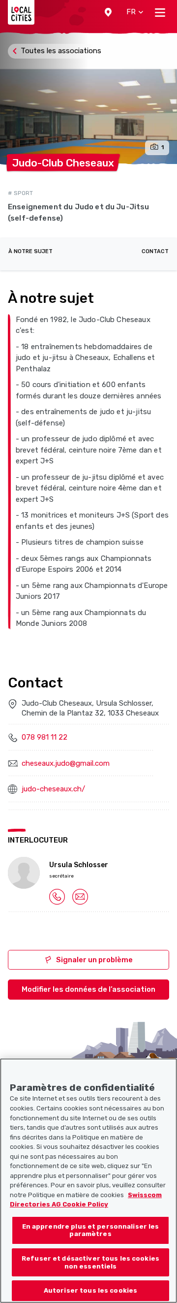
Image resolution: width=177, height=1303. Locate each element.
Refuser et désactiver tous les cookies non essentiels (90, 1262)
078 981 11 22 (44, 737)
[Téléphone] (57, 896)
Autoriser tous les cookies (90, 1290)
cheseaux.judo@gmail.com (66, 763)
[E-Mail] (80, 896)
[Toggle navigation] (160, 12)
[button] (108, 12)
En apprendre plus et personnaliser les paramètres (90, 1230)
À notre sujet (30, 251)
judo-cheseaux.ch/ (53, 788)
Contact (155, 251)
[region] (88, 1180)
